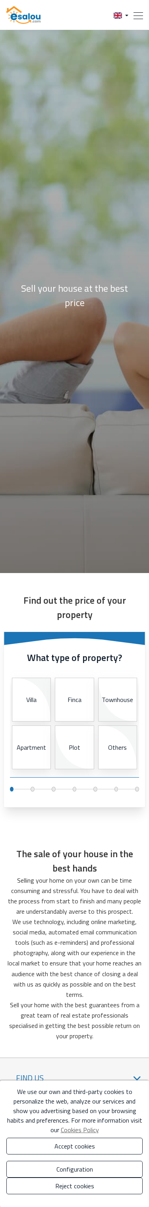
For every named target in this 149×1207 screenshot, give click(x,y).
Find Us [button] (30, 1078)
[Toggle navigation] (136, 15)
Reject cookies (74, 1186)
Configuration (74, 1169)
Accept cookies (74, 1146)
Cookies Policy (80, 1130)
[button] (121, 15)
